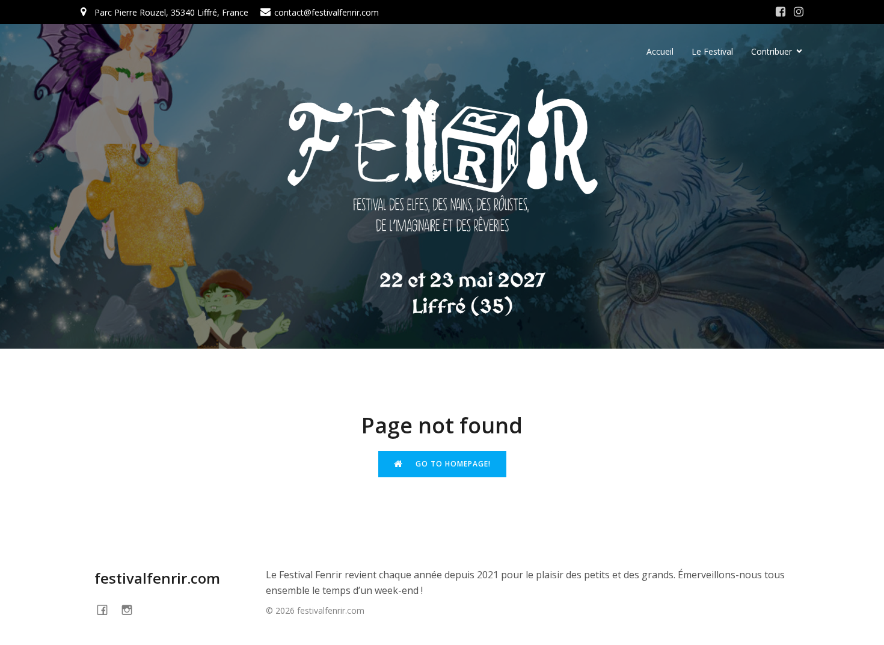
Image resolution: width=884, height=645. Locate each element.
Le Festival (712, 51)
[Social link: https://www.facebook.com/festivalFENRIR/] (781, 12)
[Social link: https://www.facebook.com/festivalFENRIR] (106, 609)
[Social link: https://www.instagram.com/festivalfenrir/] (799, 12)
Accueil (660, 51)
